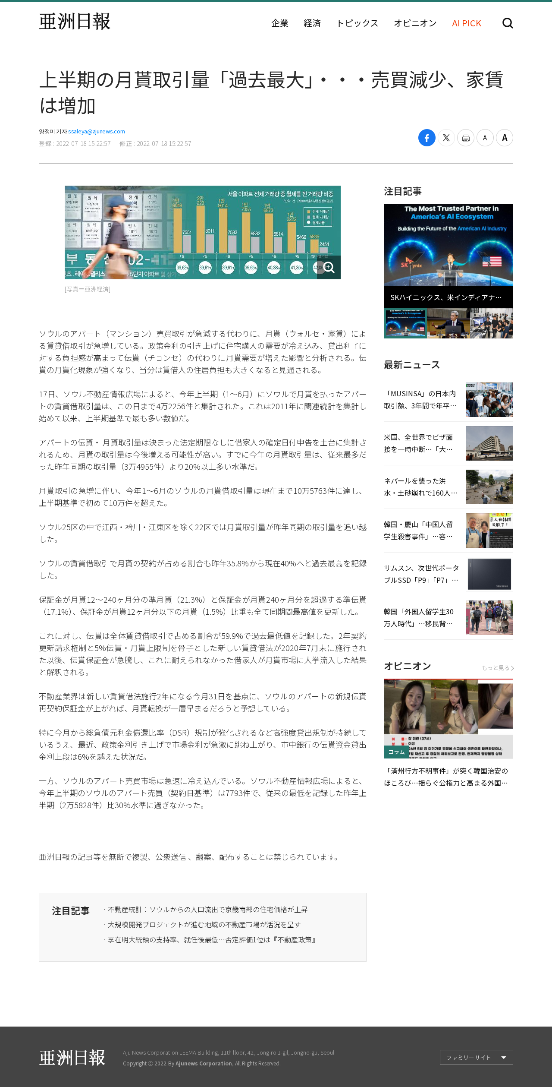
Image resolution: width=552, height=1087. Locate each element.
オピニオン (415, 23)
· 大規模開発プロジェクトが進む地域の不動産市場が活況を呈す (202, 924)
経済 (312, 23)
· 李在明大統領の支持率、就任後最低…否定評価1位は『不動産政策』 (211, 939)
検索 (507, 23)
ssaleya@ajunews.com (96, 131)
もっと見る (496, 667)
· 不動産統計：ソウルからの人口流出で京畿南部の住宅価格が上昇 (205, 909)
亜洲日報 (74, 21)
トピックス (357, 23)
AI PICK (466, 23)
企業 (280, 23)
